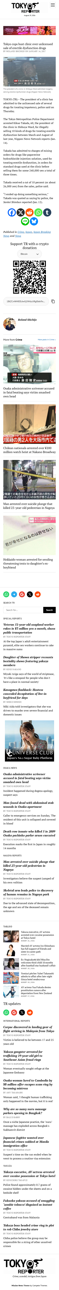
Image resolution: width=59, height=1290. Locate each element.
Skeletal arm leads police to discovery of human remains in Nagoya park (28, 892)
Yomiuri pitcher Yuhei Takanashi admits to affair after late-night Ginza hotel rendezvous (37, 976)
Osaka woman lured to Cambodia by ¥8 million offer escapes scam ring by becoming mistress (27, 1084)
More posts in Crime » (47, 339)
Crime (21, 232)
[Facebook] (12, 212)
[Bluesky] (34, 221)
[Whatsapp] (38, 212)
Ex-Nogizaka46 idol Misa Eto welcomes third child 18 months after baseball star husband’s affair (38, 962)
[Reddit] (29, 212)
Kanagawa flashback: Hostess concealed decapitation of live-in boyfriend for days (25, 694)
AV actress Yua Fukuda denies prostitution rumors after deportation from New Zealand (36, 990)
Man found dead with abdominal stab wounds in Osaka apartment (28, 805)
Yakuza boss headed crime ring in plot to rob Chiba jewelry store (28, 1227)
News (18, 236)
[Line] (25, 221)
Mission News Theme (21, 1285)
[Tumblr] (47, 212)
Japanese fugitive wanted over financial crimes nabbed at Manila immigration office (26, 1142)
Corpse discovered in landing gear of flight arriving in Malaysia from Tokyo (28, 1029)
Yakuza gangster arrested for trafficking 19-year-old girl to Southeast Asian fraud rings (22, 1056)
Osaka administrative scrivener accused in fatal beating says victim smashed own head (26, 778)
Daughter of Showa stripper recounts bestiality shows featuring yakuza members (28, 661)
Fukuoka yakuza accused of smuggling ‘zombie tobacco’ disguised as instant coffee (29, 1204)
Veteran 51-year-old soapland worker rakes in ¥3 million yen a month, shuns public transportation (29, 628)
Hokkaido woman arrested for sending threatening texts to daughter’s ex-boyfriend (28, 563)
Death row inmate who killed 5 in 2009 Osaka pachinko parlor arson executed (29, 833)
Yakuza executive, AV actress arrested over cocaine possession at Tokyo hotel (37, 934)
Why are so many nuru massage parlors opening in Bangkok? (24, 1111)
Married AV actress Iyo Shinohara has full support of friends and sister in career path (38, 948)
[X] (21, 212)
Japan (28, 232)
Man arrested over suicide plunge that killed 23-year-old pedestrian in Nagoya (29, 866)
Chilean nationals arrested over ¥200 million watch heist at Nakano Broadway (29, 450)
